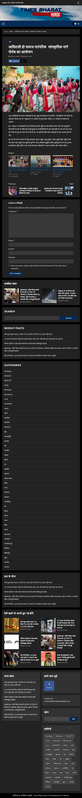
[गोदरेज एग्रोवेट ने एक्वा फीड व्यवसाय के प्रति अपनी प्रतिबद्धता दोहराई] (11, 642)
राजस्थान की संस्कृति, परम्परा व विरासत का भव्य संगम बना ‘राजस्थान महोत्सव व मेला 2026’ (62, 170)
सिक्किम (6, 548)
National (7, 390)
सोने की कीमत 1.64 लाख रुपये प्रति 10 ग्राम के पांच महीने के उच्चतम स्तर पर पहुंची (30, 355)
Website (12, 257)
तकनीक (6, 450)
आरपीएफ (7, 418)
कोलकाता (7, 427)
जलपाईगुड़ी (7, 436)
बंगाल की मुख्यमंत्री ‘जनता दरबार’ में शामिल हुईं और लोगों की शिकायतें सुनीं (66, 657)
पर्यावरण (6, 473)
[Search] (78, 24)
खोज (46, 712)
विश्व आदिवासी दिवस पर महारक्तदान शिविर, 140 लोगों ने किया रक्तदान (40, 169)
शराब (5, 520)
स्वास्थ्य (6, 567)
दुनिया (6, 459)
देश (5, 464)
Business (7, 376)
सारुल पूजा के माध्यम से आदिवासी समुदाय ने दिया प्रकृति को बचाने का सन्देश (18, 170)
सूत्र (5, 557)
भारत (5, 487)
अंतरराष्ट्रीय (8, 404)
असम (5, 413)
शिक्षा (5, 525)
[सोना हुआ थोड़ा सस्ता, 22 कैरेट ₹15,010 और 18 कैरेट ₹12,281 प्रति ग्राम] (11, 625)
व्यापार (6, 515)
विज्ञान (6, 511)
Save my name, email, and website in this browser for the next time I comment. (39, 267)
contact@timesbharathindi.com (57, 701)
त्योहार (6, 455)
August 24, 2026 (64, 300)
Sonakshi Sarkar (15, 56)
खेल (5, 432)
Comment (13, 211)
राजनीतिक (7, 501)
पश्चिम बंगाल (8, 478)
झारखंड (6, 441)
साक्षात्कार (7, 534)
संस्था (6, 529)
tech (6, 399)
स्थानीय (6, 562)
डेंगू (5, 445)
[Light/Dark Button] (74, 24)
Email (12, 249)
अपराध (6, 408)
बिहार (10, 42)
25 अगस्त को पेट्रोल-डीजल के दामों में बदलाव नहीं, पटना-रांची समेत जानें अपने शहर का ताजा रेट (33, 339)
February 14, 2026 (26, 56)
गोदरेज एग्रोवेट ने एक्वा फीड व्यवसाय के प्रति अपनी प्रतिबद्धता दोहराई (25, 343)
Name (12, 240)
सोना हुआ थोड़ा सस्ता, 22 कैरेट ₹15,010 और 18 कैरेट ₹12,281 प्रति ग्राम (28, 334)
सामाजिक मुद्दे (8, 543)
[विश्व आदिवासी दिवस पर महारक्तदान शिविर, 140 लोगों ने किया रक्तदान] (41, 161)
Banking (7, 371)
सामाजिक (7, 539)
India (6, 385)
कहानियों (7, 422)
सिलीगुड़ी (7, 553)
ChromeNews (53, 795)
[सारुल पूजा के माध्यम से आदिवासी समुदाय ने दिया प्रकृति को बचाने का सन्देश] (19, 161)
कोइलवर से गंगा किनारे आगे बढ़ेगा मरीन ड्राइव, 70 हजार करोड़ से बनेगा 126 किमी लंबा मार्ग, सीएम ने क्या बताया (67, 294)
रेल (5, 506)
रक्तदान (6, 497)
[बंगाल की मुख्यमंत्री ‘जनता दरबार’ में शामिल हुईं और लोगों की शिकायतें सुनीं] (48, 658)
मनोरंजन (6, 492)
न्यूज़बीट (6, 469)
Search (9, 311)
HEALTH (7, 380)
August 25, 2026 (26, 302)
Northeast (8, 394)
